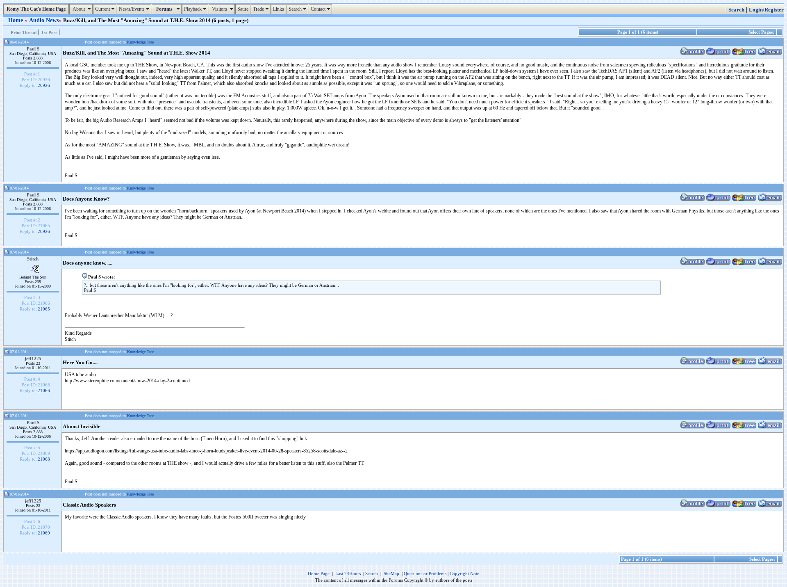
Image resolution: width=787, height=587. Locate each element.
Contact (321, 9)
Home (16, 20)
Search (298, 9)
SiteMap (391, 573)
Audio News (44, 20)
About (82, 9)
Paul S (33, 48)
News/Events (135, 9)
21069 (44, 532)
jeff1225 (33, 358)
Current (105, 9)
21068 (44, 459)
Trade (262, 9)
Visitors (223, 9)
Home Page (319, 573)
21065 (44, 308)
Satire (242, 9)
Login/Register (766, 10)
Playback (196, 9)
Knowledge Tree (140, 42)
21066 (44, 390)
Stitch (33, 258)
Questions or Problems (425, 573)
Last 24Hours (348, 573)
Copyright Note (464, 573)
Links (278, 9)
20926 (44, 85)
